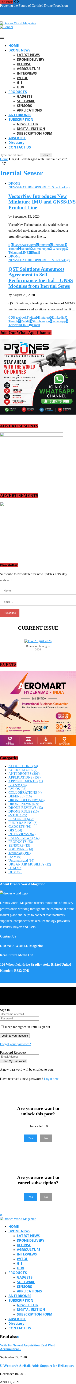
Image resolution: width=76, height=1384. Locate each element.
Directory (16, 142)
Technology (19, 853)
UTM (15, 868)
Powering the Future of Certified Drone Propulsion (34, 5)
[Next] (18, 2)
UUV (20, 87)
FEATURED (21, 819)
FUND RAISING (22, 823)
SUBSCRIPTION (20, 119)
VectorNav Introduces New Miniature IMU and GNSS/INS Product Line (42, 201)
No (46, 1138)
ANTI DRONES (19, 115)
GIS (19, 82)
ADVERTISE (17, 138)
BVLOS (17, 788)
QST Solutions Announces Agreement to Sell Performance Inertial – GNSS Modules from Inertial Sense (40, 277)
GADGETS (25, 96)
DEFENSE (24, 64)
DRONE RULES (23, 811)
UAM (14, 857)
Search (46, 155)
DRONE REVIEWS (25, 807)
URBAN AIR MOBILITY (29, 864)
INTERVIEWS (27, 73)
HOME (13, 45)
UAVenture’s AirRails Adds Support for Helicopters (37, 1365)
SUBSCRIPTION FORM (34, 133)
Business (17, 785)
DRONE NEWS (19, 50)
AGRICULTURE (28, 68)
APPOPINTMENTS (25, 781)
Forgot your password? (15, 1044)
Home (4, 159)
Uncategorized (21, 860)
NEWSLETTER (27, 124)
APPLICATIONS (29, 110)
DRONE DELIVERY (30, 59)
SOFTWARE (26, 101)
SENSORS (24, 105)
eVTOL (22, 78)
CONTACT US (19, 147)
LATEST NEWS (28, 55)
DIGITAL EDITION (31, 128)
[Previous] (15, 2)
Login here (51, 1079)
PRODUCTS (17, 91)
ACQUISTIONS (23, 766)
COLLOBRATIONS (25, 792)
